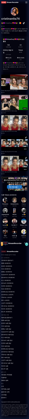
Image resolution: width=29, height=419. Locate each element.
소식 (2, 386)
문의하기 (3, 397)
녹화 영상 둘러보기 (6, 317)
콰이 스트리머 (5, 300)
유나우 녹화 (4, 369)
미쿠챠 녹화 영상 (6, 343)
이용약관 (3, 377)
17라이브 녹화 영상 (6, 354)
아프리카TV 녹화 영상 (7, 332)
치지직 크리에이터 (6, 309)
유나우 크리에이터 (6, 311)
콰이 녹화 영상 (5, 357)
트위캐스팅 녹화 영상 (7, 349)
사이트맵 (3, 395)
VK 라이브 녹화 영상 (7, 363)
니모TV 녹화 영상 (6, 360)
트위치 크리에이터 (6, 266)
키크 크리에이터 (6, 269)
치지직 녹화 (4, 366)
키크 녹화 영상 (5, 326)
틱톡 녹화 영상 (5, 320)
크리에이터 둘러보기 (7, 260)
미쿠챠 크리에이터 (6, 286)
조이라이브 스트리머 (7, 294)
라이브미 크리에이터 (7, 283)
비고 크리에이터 (6, 280)
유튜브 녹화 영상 (6, 329)
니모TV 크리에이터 (6, 303)
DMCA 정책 (4, 380)
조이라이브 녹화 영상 (7, 352)
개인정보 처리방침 (6, 374)
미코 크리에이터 (6, 289)
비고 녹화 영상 (5, 337)
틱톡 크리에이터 (6, 263)
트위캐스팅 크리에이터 (8, 292)
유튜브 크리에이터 (6, 272)
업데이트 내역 (5, 392)
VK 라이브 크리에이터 (7, 306)
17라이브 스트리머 (6, 297)
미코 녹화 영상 (5, 346)
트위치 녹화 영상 (6, 323)
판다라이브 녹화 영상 (7, 334)
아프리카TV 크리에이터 (8, 274)
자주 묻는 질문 (5, 389)
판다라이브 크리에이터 (8, 277)
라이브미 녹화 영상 (6, 340)
